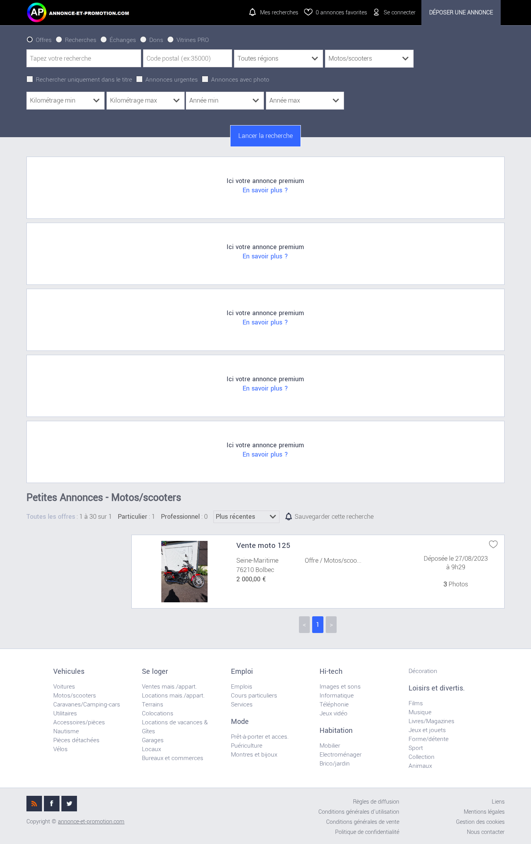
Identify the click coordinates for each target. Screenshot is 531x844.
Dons (156, 40)
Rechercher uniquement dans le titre (84, 79)
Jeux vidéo (334, 713)
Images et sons (340, 686)
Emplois (241, 686)
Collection (422, 757)
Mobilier (330, 745)
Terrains (152, 704)
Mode (240, 722)
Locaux (151, 749)
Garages (153, 740)
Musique (420, 712)
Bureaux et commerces (172, 758)
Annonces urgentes (171, 79)
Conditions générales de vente (362, 822)
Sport (416, 748)
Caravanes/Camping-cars (86, 704)
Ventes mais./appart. (169, 686)
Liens (498, 802)
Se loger (155, 671)
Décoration (423, 671)
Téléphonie (334, 704)
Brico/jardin (335, 763)
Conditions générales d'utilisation (358, 812)
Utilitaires (65, 713)
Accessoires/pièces (79, 722)
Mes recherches (279, 13)
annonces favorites (341, 13)
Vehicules (68, 671)
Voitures (64, 686)
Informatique (337, 695)
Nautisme (66, 731)
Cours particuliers (254, 695)
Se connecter (400, 13)
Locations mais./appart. (173, 695)
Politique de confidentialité (367, 832)
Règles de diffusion (376, 802)
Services (242, 704)
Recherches (80, 40)
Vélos (60, 749)
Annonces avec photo (240, 79)
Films (416, 703)
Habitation (336, 730)
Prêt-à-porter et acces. (260, 736)
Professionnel (180, 517)
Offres (44, 40)
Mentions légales (484, 812)
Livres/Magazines (431, 721)
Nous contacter (486, 832)
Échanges (123, 40)
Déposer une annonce (461, 13)
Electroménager (341, 754)
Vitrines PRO (192, 40)
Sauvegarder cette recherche (334, 517)
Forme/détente (429, 739)
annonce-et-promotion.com (91, 822)
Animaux (420, 766)
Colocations (157, 713)
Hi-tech (331, 671)
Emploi (242, 671)
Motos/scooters (74, 695)
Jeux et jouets (427, 730)
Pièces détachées (76, 740)
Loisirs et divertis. (437, 688)
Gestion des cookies (480, 822)
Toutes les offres (50, 517)
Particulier (132, 517)
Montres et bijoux (254, 754)
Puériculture (246, 745)
